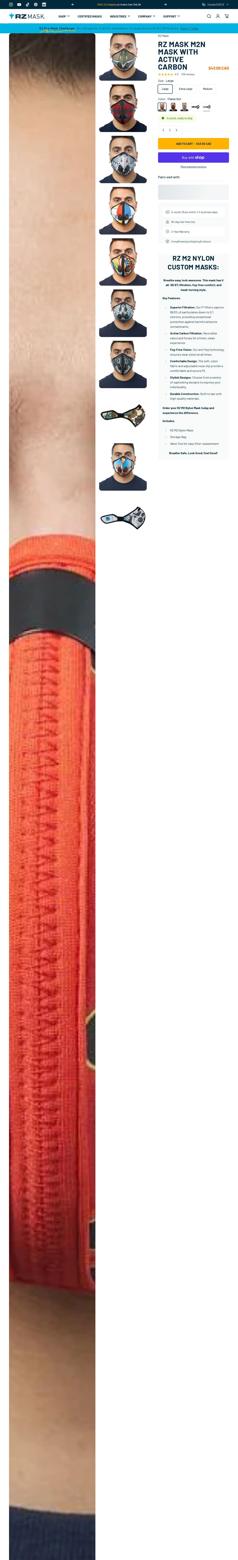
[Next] (165, 4)
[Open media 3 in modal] (123, 108)
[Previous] (73, 4)
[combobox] (215, 4)
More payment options (193, 166)
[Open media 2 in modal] (123, 57)
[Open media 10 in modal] (123, 467)
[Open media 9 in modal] (123, 416)
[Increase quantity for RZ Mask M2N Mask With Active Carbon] (177, 130)
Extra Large (185, 88)
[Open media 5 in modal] (123, 211)
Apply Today (189, 28)
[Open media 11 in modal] (123, 518)
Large (165, 88)
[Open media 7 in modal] (123, 313)
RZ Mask (163, 35)
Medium (207, 88)
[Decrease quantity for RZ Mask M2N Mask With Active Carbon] (162, 130)
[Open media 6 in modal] (123, 262)
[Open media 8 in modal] (123, 364)
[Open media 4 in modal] (123, 159)
